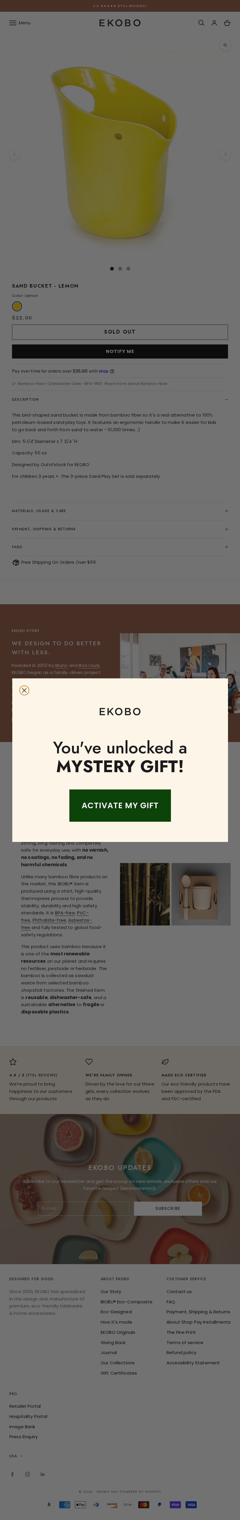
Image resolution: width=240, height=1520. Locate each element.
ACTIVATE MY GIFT (120, 805)
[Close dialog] (24, 690)
